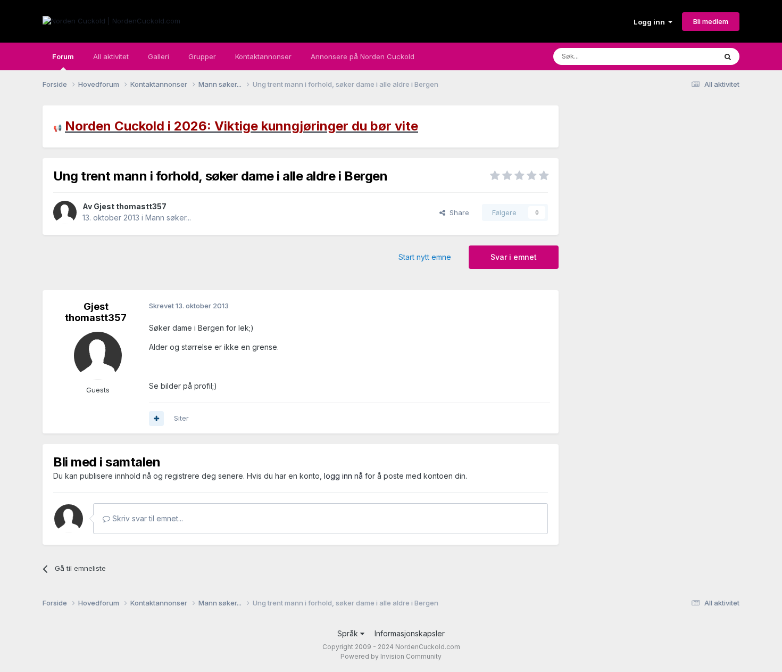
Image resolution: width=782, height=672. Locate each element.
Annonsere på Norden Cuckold (362, 56)
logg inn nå (343, 475)
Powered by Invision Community (391, 656)
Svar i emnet (513, 256)
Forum (63, 56)
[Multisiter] (156, 418)
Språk (348, 633)
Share (457, 212)
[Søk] (727, 56)
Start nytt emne (424, 256)
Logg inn (651, 22)
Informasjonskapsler (410, 633)
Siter (181, 418)
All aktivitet (111, 56)
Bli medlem (710, 21)
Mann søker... (168, 217)
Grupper (202, 56)
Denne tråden (680, 56)
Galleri (158, 56)
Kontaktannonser (263, 56)
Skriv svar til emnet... (146, 518)
